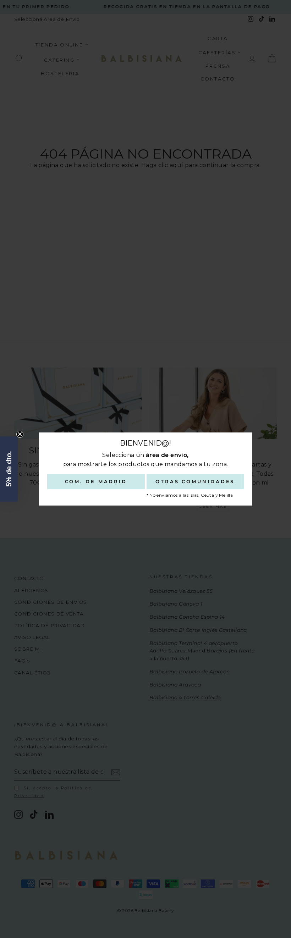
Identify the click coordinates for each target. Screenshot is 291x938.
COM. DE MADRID (96, 481)
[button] (9, 469)
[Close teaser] (19, 434)
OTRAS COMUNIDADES (195, 481)
